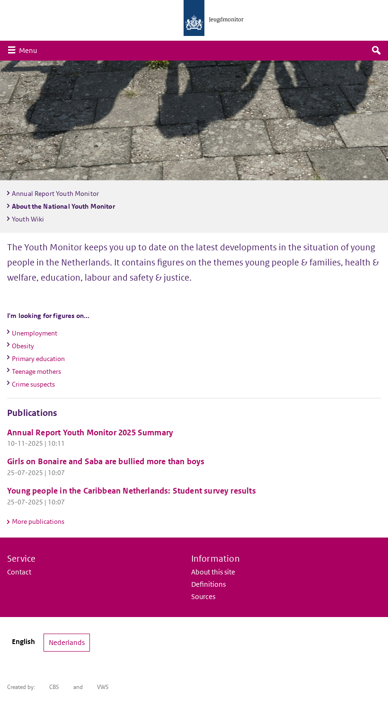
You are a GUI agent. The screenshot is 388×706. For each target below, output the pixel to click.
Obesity (23, 346)
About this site (213, 571)
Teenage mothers (36, 371)
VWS (103, 687)
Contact (19, 571)
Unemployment (34, 333)
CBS (54, 687)
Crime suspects (33, 384)
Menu (30, 50)
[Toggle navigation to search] (376, 51)
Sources (203, 596)
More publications (38, 521)
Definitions (208, 584)
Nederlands (67, 642)
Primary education (38, 358)
